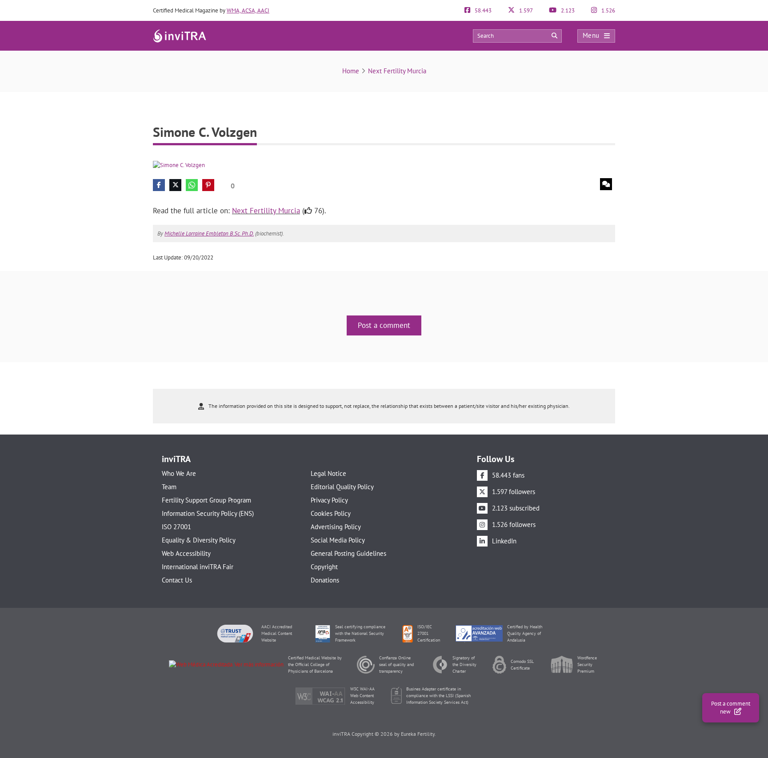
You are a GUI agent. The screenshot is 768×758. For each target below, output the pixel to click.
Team (169, 486)
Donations (325, 580)
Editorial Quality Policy (342, 486)
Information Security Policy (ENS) (208, 513)
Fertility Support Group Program (206, 500)
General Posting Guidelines (348, 553)
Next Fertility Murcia (397, 71)
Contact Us (177, 580)
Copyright (324, 566)
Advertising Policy (336, 526)
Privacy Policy (329, 500)
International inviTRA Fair (197, 566)
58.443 (482, 10)
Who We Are (179, 473)
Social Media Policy (338, 540)
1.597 (525, 10)
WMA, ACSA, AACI (248, 10)
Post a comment (384, 325)
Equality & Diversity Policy (199, 540)
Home (350, 71)
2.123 (567, 10)
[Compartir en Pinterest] (208, 185)
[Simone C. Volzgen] (179, 164)
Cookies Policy (331, 513)
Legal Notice (328, 473)
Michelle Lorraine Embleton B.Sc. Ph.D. (209, 233)
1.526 (607, 10)
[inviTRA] (179, 35)
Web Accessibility (186, 553)
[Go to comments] (606, 184)
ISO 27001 (176, 526)
